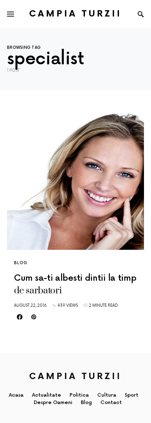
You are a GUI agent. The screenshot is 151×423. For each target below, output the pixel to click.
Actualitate (46, 395)
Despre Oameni (53, 402)
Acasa (16, 395)
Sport (131, 395)
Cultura (106, 395)
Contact (111, 402)
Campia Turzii (75, 14)
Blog (21, 263)
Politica (79, 395)
